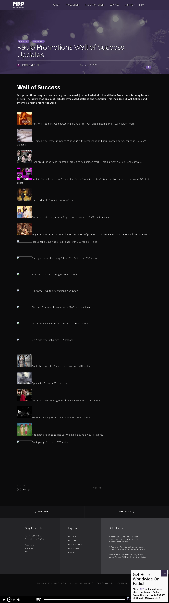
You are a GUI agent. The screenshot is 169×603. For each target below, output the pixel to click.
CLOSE (164, 573)
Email (27, 551)
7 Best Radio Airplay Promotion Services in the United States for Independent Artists (124, 539)
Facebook (29, 545)
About (56, 5)
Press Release (38, 41)
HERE (141, 589)
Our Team (73, 540)
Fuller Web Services (100, 583)
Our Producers (75, 544)
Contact (71, 552)
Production (72, 5)
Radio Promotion (94, 5)
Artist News (23, 41)
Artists (129, 5)
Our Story (73, 536)
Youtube (29, 548)
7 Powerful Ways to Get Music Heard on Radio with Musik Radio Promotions (127, 548)
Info (141, 5)
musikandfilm (30, 65)
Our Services (74, 548)
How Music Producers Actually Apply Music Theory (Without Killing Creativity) (127, 555)
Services (114, 5)
